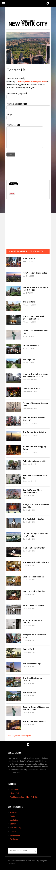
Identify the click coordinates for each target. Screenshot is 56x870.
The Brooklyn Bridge (32, 664)
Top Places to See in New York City (24, 797)
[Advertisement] (28, 12)
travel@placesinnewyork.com (31, 81)
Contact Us (14, 789)
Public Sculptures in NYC (34, 461)
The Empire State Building (34, 432)
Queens (13, 831)
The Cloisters (29, 302)
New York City (15, 828)
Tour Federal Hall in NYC (34, 606)
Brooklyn (13, 812)
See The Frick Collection (34, 591)
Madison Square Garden (34, 548)
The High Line (29, 360)
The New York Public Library (36, 562)
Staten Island (15, 835)
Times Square (29, 258)
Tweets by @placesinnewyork (18, 736)
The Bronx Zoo (29, 693)
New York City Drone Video (35, 273)
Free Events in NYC (31, 389)
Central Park (28, 649)
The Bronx (14, 839)
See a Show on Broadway (34, 721)
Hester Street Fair (31, 345)
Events (12, 816)
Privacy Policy (15, 793)
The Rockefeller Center (33, 519)
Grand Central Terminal (33, 577)
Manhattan (14, 820)
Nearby (13, 824)
